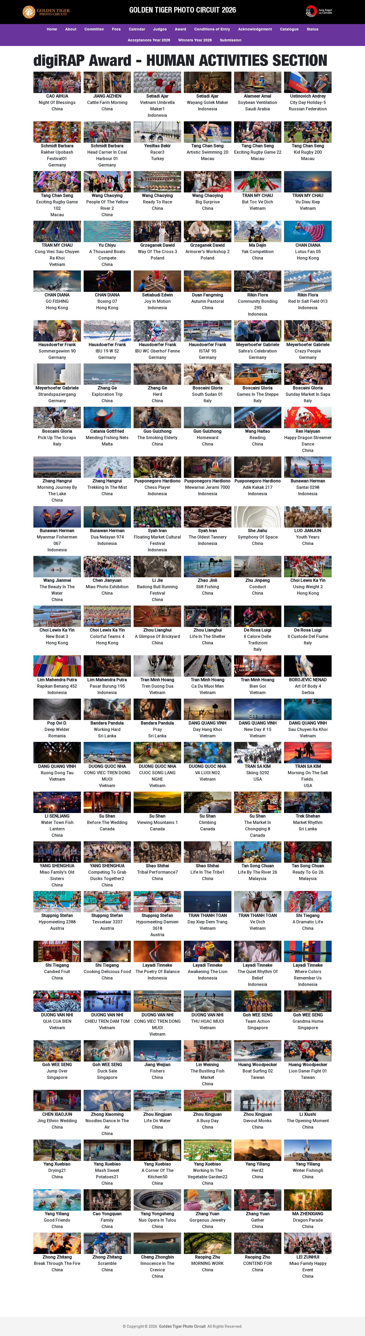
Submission (231, 40)
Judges (160, 29)
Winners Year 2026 (195, 40)
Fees (116, 29)
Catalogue (289, 29)
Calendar (137, 29)
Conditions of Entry (212, 29)
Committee (94, 29)
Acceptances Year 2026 (149, 40)
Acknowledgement (255, 29)
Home (52, 29)
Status (313, 29)
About (70, 29)
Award (180, 29)
